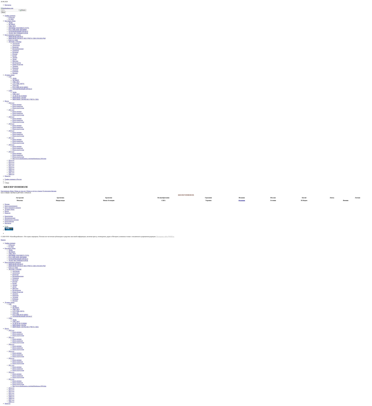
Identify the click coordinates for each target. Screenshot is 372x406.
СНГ (10, 76)
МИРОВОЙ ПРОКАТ (16, 36)
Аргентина (16, 45)
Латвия (14, 57)
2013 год (11, 162)
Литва (14, 59)
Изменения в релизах (12, 220)
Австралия (15, 43)
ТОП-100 (15, 85)
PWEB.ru (171, 236)
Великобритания (17, 49)
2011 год (11, 165)
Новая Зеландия (17, 64)
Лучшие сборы (9, 75)
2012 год (11, 164)
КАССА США (13, 40)
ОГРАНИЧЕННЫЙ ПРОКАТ (18, 31)
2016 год (11, 144)
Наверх (3, 240)
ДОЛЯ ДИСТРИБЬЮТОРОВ (18, 33)
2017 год (11, 137)
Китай (14, 56)
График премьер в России (13, 179)
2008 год (11, 171)
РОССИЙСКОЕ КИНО (20, 87)
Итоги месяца (17, 104)
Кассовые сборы (10, 21)
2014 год (11, 160)
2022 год (11, 103)
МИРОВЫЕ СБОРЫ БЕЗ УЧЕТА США (25, 99)
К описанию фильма (49, 191)
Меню (3, 12)
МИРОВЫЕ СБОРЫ (19, 97)
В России (12, 17)
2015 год (11, 151)
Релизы (7, 204)
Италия (14, 54)
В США (11, 19)
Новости (7, 176)
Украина (15, 66)
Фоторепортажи (10, 218)
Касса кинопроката (11, 206)
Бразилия (15, 47)
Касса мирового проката (13, 35)
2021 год (11, 110)
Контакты (8, 5)
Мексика (15, 61)
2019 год (11, 124)
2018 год (11, 131)
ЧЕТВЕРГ (12, 24)
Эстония (15, 70)
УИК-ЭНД (12, 26)
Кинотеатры (9, 216)
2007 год (11, 172)
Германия (15, 50)
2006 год (11, 174)
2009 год (11, 169)
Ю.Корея (15, 71)
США (10, 90)
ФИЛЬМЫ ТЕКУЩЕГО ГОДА (19, 28)
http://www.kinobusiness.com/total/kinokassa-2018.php (29, 158)
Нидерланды (16, 63)
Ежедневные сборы (7, 191)
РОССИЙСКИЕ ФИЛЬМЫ (18, 29)
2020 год (11, 117)
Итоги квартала (17, 106)
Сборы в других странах (34, 191)
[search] (22, 10)
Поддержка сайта (162, 236)
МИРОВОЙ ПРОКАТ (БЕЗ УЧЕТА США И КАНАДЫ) (27, 38)
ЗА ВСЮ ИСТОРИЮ (19, 96)
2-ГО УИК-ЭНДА (18, 83)
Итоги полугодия (18, 108)
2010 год (11, 167)
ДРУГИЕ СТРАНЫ (15, 42)
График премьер (10, 15)
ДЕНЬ (11, 22)
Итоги (7, 101)
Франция (15, 68)
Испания (15, 52)
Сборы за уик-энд (20, 191)
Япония (15, 73)
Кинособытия (9, 221)
